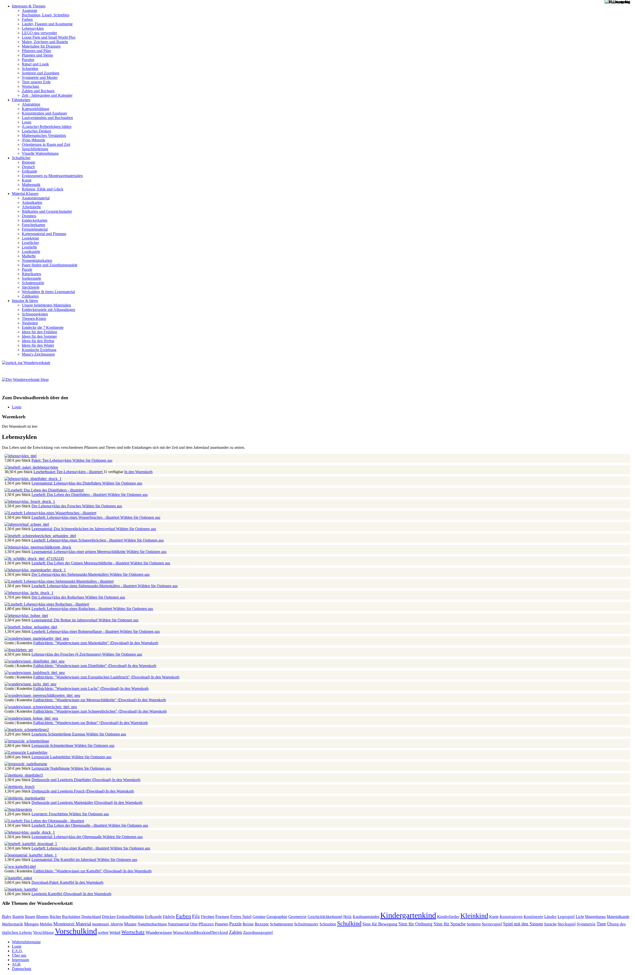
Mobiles (46, 924)
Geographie (276, 916)
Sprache (550, 924)
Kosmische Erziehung (39, 350)
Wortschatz (30, 86)
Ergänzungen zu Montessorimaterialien (52, 176)
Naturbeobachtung (152, 924)
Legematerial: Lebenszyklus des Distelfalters (67, 483)
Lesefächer (30, 243)
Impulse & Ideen (25, 301)
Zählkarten (30, 296)
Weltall (114, 932)
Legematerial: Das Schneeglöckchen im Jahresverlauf (74, 529)
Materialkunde (618, 916)
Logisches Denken (36, 131)
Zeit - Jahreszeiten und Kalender (47, 95)
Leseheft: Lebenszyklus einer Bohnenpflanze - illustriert (76, 631)
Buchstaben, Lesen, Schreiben (45, 15)
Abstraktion (31, 104)
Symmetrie (586, 924)
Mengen (31, 923)
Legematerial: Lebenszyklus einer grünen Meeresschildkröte (79, 551)
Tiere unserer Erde (36, 82)
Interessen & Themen (28, 6)
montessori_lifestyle (107, 924)
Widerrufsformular (26, 942)
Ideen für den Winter (38, 345)
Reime (248, 924)
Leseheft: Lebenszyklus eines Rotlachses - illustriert (72, 609)
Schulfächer (21, 158)
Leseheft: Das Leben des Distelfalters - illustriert (70, 494)
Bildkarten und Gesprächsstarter (47, 211)
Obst (193, 924)
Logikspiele (31, 251)
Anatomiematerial (36, 198)
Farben (27, 19)
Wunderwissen (159, 932)
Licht (580, 916)
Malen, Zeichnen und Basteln (45, 42)
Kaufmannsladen (366, 916)
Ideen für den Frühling (39, 332)
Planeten (221, 924)
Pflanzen (206, 924)
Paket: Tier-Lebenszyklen (52, 460)
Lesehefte (29, 247)
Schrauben (327, 924)
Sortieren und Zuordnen (40, 73)
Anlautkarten (32, 202)
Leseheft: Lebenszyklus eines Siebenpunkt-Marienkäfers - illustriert (85, 586)
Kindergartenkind (408, 915)
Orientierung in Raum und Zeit (46, 144)
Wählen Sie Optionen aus (92, 460)
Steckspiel (567, 924)
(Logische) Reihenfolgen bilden (46, 126)
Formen (222, 916)
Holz (347, 916)
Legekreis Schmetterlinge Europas (59, 734)
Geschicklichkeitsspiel (325, 916)
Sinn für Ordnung (415, 923)
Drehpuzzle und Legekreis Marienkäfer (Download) (73, 802)
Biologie (28, 162)
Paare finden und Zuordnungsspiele (49, 265)
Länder (550, 916)
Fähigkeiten (21, 100)
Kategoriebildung (35, 109)
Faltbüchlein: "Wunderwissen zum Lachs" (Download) (76, 688)
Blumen (42, 916)
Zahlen (235, 932)
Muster (130, 923)
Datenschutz (21, 969)
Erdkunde (29, 171)
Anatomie (29, 10)
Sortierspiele (31, 278)
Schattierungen (281, 924)
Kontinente (533, 916)
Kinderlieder (448, 916)
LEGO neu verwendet (39, 33)
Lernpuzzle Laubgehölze (51, 757)
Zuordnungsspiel (258, 932)
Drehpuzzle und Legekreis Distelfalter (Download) (72, 780)
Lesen (26, 122)
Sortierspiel (492, 924)
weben (103, 932)
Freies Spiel (241, 916)
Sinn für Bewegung (379, 923)
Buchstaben (71, 916)
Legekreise (30, 238)
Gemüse (259, 916)
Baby (6, 916)
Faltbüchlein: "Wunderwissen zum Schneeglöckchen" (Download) (85, 711)
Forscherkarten (33, 225)
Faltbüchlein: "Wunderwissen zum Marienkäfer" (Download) (81, 643)
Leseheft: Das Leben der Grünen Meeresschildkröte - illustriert (81, 563)
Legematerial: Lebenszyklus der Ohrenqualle (67, 837)
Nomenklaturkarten (37, 260)
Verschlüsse (43, 932)
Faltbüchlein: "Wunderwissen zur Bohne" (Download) (76, 723)
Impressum (20, 960)
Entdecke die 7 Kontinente (43, 327)
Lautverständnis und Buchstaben (47, 118)
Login (16, 407)
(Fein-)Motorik (33, 140)
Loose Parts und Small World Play (49, 37)
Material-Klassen (25, 193)
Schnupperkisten (35, 314)
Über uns (19, 955)
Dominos (29, 216)
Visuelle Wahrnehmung (40, 153)
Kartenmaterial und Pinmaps (44, 234)
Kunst (26, 180)
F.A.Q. (17, 951)
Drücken (109, 916)
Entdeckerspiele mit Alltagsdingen (48, 309)
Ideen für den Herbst (38, 341)
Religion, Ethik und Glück (42, 189)
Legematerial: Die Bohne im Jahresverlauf (65, 620)
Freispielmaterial (35, 229)
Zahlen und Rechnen (38, 91)
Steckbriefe (30, 287)
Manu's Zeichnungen (38, 354)
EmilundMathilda (130, 916)
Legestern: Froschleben (50, 814)
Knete (494, 916)
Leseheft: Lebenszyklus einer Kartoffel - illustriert (71, 848)
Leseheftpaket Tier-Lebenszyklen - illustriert (68, 472)
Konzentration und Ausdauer (44, 113)
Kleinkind (474, 915)
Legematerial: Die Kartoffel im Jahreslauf (64, 859)
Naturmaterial (178, 924)
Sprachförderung (35, 149)
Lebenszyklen (33, 28)
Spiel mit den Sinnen (523, 923)
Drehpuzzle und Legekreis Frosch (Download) (69, 791)
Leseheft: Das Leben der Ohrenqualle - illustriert (70, 825)
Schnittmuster (306, 924)
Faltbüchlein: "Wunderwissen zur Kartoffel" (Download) (78, 871)
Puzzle (27, 269)
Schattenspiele (33, 283)
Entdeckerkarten (34, 220)
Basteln (18, 916)
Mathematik (31, 185)
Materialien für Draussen (41, 46)
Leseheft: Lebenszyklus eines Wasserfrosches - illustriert (76, 517)
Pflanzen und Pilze (36, 51)
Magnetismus (595, 916)
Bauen (30, 916)
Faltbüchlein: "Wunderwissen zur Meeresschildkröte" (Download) (85, 700)
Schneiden (30, 68)
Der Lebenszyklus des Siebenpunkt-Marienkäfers (71, 574)
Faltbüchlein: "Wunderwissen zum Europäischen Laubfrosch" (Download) (92, 677)
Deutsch (28, 167)
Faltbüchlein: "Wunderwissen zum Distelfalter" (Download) (80, 666)
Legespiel (566, 916)
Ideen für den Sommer (39, 336)
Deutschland (91, 916)
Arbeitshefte (31, 207)
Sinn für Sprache (450, 923)
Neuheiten (30, 323)
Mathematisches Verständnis (44, 135)
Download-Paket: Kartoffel (53, 882)
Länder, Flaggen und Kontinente (47, 24)
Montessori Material (72, 923)
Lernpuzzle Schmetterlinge (53, 745)
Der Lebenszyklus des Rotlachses (58, 597)
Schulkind (349, 923)
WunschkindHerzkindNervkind (200, 932)
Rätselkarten (31, 274)
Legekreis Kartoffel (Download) (57, 894)
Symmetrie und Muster (40, 77)
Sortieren (474, 924)
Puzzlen (28, 60)
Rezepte (262, 923)
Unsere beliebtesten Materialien (46, 305)
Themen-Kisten (34, 318)
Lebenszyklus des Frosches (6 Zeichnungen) (67, 654)
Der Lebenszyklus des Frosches (57, 506)
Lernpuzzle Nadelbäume (51, 768)
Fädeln (169, 916)
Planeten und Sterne (37, 55)
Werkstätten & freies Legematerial (48, 292)
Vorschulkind (76, 931)
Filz (196, 916)
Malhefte (29, 256)
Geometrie (297, 916)
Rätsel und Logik (35, 64)
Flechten (207, 916)
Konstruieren (511, 916)
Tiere (601, 923)
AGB (16, 964)
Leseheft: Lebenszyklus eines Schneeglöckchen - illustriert (78, 540)
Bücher (55, 916)
